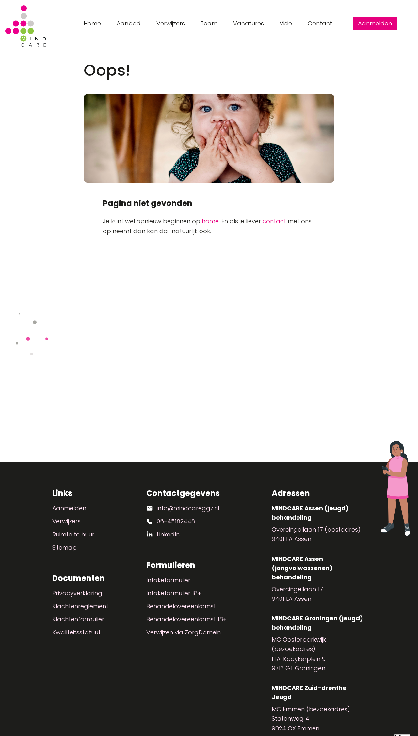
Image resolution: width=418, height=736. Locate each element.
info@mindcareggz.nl (188, 508)
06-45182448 (176, 521)
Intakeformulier (168, 580)
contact (274, 221)
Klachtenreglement (80, 606)
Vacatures (248, 23)
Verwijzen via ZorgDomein (183, 632)
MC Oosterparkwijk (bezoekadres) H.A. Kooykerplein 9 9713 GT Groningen (299, 653)
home (210, 221)
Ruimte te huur (73, 534)
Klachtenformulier (78, 619)
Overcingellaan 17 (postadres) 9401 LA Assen (316, 534)
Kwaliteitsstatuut (76, 632)
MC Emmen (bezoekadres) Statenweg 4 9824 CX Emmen (311, 718)
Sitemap (64, 547)
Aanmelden (375, 23)
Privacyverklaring (77, 593)
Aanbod (129, 23)
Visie (286, 23)
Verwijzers (170, 23)
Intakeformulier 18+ (173, 593)
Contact (320, 23)
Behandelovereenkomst (181, 606)
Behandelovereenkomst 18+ (186, 619)
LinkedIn (168, 534)
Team (209, 23)
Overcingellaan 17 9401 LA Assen (297, 594)
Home (92, 23)
